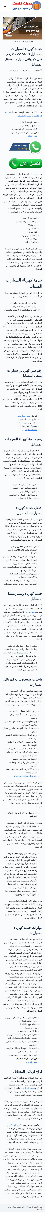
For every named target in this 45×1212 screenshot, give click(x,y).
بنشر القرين (32, 1062)
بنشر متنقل (32, 136)
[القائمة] (5, 6)
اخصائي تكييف (31, 429)
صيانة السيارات (28, 1088)
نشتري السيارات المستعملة (25, 776)
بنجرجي (31, 612)
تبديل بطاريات (24, 416)
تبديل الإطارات (20, 652)
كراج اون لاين (15, 1125)
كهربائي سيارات (14, 70)
